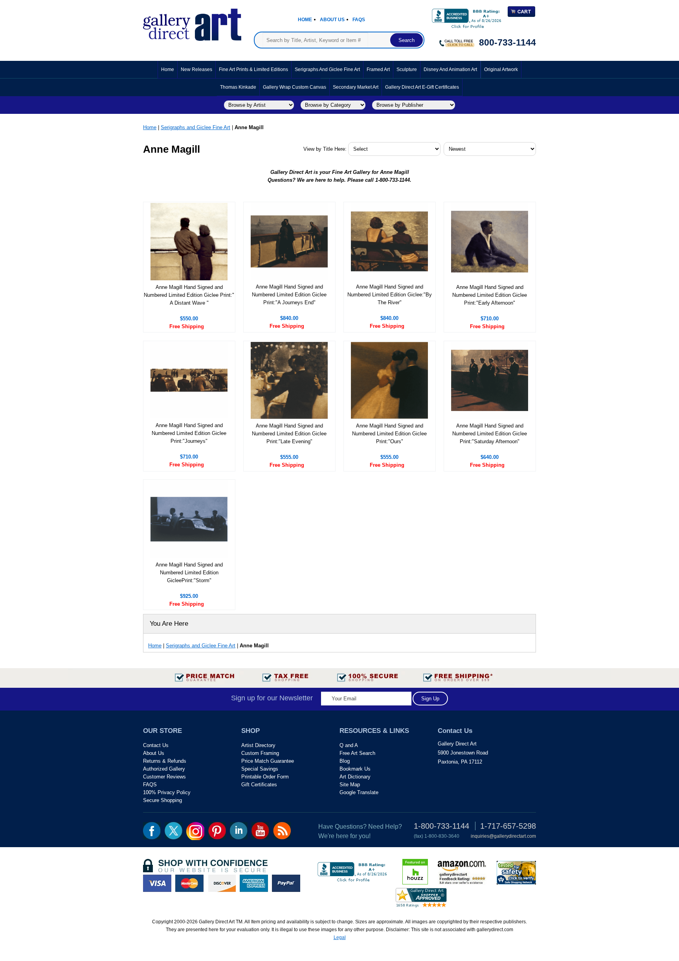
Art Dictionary (355, 777)
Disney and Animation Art (450, 69)
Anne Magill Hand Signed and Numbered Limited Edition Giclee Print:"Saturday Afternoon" (489, 433)
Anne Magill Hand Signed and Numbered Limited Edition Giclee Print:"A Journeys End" (289, 294)
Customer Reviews (164, 777)
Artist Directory (258, 745)
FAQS (150, 784)
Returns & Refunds (164, 761)
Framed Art (378, 69)
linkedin (239, 830)
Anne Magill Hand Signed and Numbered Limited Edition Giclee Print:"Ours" (389, 433)
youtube (260, 830)
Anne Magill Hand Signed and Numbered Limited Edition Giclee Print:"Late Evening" (289, 433)
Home (305, 19)
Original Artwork (501, 69)
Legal (340, 937)
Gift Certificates (259, 784)
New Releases (196, 69)
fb (152, 830)
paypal (286, 883)
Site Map (350, 784)
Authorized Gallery (164, 769)
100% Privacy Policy (167, 792)
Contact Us (156, 745)
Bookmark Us (355, 769)
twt (173, 830)
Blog (345, 761)
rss (282, 830)
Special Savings (259, 769)
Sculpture (406, 69)
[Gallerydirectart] (192, 22)
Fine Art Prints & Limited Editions (253, 69)
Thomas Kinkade (238, 87)
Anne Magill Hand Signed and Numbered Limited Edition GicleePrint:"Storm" (189, 572)
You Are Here (169, 623)
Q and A (349, 745)
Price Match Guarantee (267, 761)
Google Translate (359, 792)
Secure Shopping (162, 800)
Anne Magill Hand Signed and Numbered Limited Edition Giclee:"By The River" (389, 294)
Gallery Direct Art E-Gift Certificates (422, 87)
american (254, 883)
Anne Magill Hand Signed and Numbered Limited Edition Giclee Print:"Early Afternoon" (489, 295)
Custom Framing (260, 753)
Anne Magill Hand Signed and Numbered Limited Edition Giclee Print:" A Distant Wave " (189, 295)
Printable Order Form (265, 777)
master (189, 883)
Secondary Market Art (355, 87)
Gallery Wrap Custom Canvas (294, 87)
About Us (332, 19)
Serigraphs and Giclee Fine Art (327, 69)
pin (217, 830)
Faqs (358, 19)
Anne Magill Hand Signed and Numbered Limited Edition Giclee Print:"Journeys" (189, 433)
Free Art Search (357, 753)
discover (221, 883)
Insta (195, 831)
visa (157, 883)
